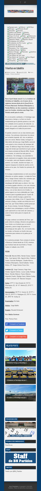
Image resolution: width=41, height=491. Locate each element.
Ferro (31, 72)
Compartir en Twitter (16, 330)
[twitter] (25, 2)
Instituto (7, 74)
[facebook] (20, 2)
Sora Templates (13, 486)
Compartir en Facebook (17, 324)
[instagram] (29, 2)
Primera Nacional (14, 74)
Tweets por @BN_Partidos (13, 471)
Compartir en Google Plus (18, 336)
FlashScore (8, 445)
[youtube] (33, 2)
